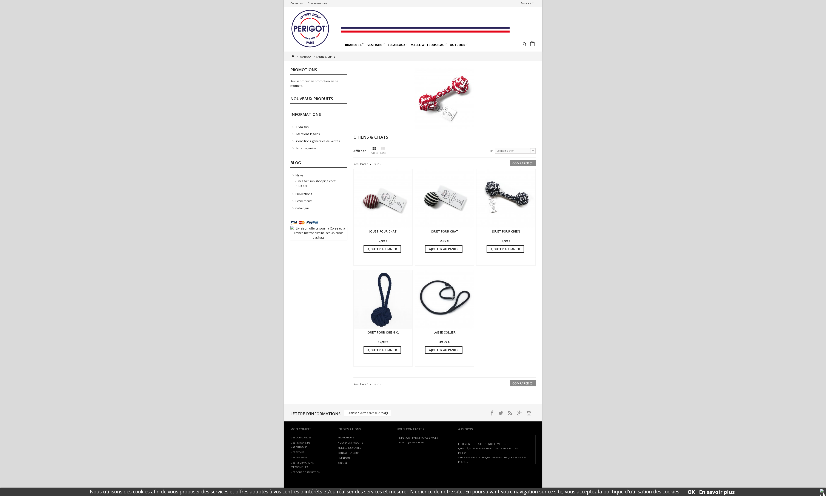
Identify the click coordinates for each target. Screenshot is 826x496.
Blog (295, 162)
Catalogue (302, 208)
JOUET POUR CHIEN (506, 231)
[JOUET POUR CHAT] (383, 198)
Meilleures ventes (349, 447)
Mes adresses (298, 457)
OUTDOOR (457, 45)
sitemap (343, 463)
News (299, 175)
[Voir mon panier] (533, 44)
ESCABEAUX (396, 45)
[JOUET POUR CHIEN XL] (383, 299)
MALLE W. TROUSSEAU (427, 45)
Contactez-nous (317, 3)
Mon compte (300, 429)
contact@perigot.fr (410, 442)
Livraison (302, 127)
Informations (305, 114)
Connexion (297, 3)
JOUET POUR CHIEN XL (383, 332)
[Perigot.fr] (313, 29)
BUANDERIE (353, 45)
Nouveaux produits (311, 98)
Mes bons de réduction (305, 472)
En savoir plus (717, 492)
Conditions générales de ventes (317, 141)
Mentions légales (307, 134)
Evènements (304, 201)
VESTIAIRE (374, 45)
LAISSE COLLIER (444, 332)
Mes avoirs (297, 452)
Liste (383, 152)
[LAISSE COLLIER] (444, 299)
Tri (491, 151)
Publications (303, 194)
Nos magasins (305, 148)
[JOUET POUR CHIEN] (505, 198)
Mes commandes (300, 437)
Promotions (303, 69)
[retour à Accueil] (293, 56)
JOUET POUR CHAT (383, 231)
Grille (374, 152)
